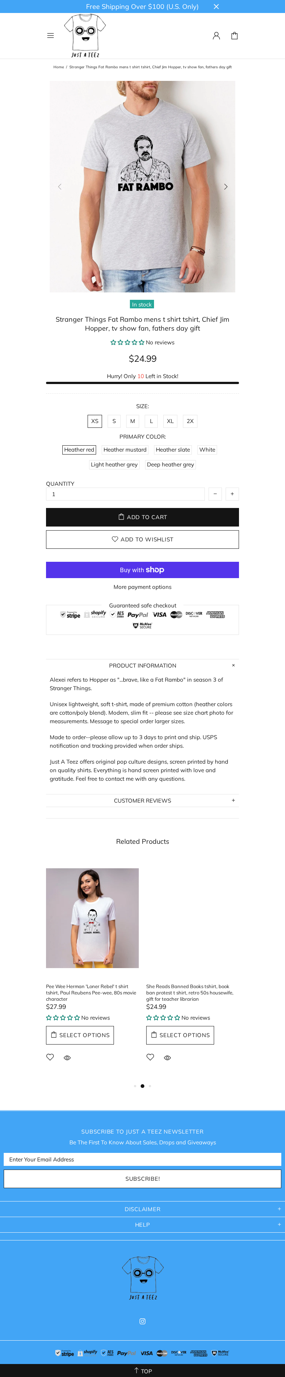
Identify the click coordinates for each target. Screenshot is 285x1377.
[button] (127, 342)
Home (58, 67)
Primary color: (142, 436)
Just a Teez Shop (84, 36)
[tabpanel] (92, 970)
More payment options (142, 587)
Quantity (60, 484)
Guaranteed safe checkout (142, 605)
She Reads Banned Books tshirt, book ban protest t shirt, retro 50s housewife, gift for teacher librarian (189, 992)
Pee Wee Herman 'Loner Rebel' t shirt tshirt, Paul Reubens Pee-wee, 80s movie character (91, 992)
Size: (142, 406)
